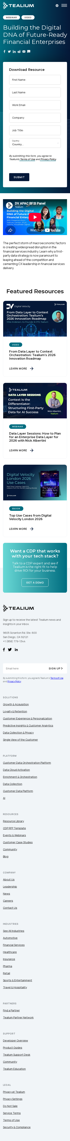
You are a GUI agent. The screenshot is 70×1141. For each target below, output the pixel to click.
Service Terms (12, 1113)
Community (10, 849)
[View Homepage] (18, 5)
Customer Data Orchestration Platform (27, 762)
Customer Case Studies (18, 842)
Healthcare (10, 952)
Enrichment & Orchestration (20, 777)
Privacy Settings (12, 1099)
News (6, 893)
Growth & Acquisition (16, 704)
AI (4, 798)
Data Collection (12, 784)
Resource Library (13, 821)
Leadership (10, 886)
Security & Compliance (17, 1127)
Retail (6, 973)
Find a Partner (11, 1010)
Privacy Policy (48, 159)
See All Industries (13, 931)
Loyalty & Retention (15, 711)
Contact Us (10, 907)
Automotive (10, 938)
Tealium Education (14, 1069)
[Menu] (64, 6)
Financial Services (14, 945)
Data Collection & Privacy (18, 732)
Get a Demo (35, 582)
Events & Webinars (14, 835)
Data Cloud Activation (16, 770)
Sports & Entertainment (17, 980)
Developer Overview (15, 1040)
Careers (8, 900)
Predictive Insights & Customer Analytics (28, 725)
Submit (19, 177)
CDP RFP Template (14, 828)
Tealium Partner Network (18, 1017)
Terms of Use (27, 159)
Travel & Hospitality (15, 987)
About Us (9, 879)
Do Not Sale (10, 1106)
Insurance (9, 959)
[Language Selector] (57, 5)
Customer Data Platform (18, 791)
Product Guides (12, 1047)
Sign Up (54, 668)
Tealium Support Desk (16, 1054)
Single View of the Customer (20, 739)
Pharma (7, 966)
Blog (5, 856)
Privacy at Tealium (14, 1092)
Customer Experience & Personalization (27, 718)
